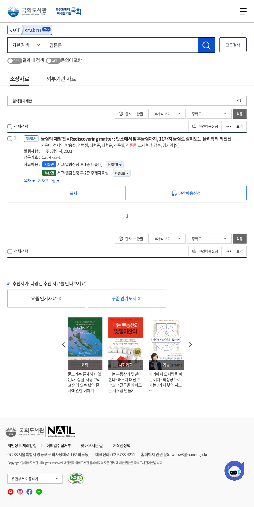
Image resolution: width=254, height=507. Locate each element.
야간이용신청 (208, 126)
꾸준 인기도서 (124, 298)
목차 (29, 180)
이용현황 (113, 164)
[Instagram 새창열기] (20, 490)
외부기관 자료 (61, 78)
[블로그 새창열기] (39, 490)
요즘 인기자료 (44, 298)
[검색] (206, 45)
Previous (64, 345)
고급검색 (232, 45)
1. (15, 137)
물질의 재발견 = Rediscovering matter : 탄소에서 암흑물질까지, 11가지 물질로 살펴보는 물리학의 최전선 (136, 141)
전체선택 (21, 126)
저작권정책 (121, 445)
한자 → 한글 (134, 113)
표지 (73, 193)
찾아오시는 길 (92, 445)
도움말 (59, 298)
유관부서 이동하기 (25, 478)
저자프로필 (48, 180)
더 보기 (237, 126)
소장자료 (19, 78)
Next (190, 345)
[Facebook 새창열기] (29, 490)
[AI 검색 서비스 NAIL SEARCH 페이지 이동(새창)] (29, 30)
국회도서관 (27, 11)
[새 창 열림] (76, 479)
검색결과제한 (22, 100)
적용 (239, 113)
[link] (186, 193)
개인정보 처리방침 (21, 445)
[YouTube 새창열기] (10, 490)
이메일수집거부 (58, 445)
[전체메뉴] (243, 11)
